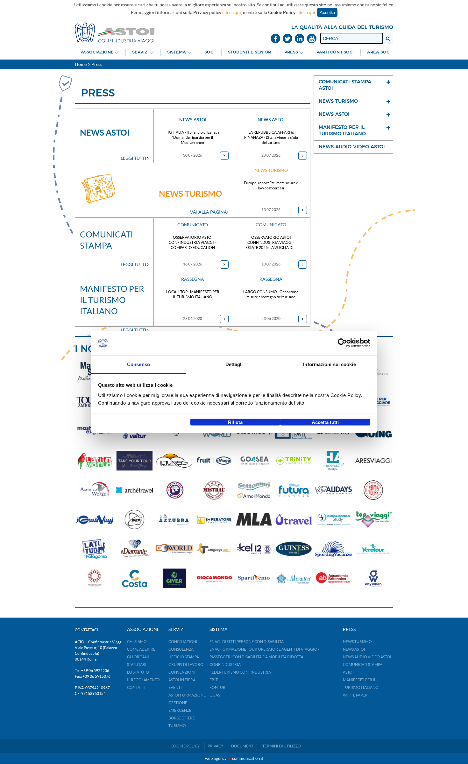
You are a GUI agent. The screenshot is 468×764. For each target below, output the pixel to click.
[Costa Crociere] (134, 579)
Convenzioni (181, 672)
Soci (209, 52)
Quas (214, 695)
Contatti (136, 687)
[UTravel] (293, 520)
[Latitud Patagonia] (94, 549)
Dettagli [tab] (234, 364)
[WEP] (134, 520)
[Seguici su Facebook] (275, 39)
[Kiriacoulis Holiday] (174, 490)
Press (291, 52)
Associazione (97, 52)
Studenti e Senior (249, 52)
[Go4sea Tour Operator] (254, 461)
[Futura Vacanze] (293, 490)
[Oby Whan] (373, 579)
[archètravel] (134, 490)
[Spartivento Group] (254, 579)
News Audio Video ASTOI (367, 657)
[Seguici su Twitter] (287, 39)
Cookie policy (185, 746)
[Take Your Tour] (134, 461)
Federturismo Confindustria (240, 672)
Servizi (140, 52)
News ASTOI (354, 649)
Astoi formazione (187, 695)
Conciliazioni (182, 642)
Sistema (176, 52)
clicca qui (231, 12)
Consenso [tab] (138, 364)
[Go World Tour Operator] (174, 549)
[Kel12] (254, 549)
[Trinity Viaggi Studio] (293, 461)
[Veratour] (373, 549)
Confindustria (225, 664)
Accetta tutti (325, 422)
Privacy (215, 746)
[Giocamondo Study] (333, 520)
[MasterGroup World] (94, 579)
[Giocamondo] (214, 579)
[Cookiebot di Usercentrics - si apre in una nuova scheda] (342, 343)
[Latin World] (94, 461)
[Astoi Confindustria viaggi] (114, 32)
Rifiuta (235, 422)
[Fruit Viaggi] (214, 461)
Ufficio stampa (183, 657)
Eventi (175, 687)
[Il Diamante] (134, 549)
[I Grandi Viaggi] (94, 520)
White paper (355, 695)
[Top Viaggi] (373, 520)
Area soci (379, 52)
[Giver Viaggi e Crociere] (174, 579)
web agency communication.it (234, 758)
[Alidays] (333, 490)
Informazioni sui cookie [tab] (329, 364)
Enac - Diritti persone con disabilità (246, 642)
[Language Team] (214, 549)
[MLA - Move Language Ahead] (254, 520)
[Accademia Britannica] (333, 579)
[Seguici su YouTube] (311, 39)
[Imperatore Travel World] (214, 520)
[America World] (94, 490)
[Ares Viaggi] (373, 461)
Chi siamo (137, 642)
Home (81, 64)
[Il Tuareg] (174, 461)
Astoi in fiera (181, 680)
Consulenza (181, 649)
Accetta (327, 12)
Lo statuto (138, 672)
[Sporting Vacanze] (333, 549)
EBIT (213, 680)
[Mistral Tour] (214, 490)
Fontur (217, 687)
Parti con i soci (335, 52)
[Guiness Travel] (293, 549)
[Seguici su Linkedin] (299, 39)
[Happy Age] (333, 461)
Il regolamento (143, 680)
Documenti (243, 746)
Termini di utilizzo (281, 746)
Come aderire (141, 649)
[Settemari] (254, 490)
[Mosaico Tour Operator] (293, 579)
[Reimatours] (373, 490)
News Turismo (357, 642)
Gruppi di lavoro (185, 664)
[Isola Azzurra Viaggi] (174, 520)
